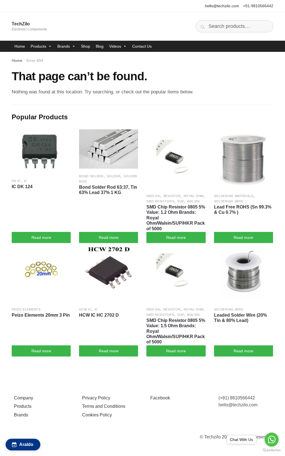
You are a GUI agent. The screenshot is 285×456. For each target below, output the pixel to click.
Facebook (159, 398)
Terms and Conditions (102, 406)
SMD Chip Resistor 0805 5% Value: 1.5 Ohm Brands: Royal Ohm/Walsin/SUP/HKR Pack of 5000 (175, 331)
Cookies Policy (96, 415)
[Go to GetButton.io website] (272, 450)
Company (22, 398)
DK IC (16, 181)
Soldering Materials (233, 196)
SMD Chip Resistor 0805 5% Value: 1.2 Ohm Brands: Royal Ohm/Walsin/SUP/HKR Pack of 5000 (175, 218)
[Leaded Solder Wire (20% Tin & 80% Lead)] (243, 272)
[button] (23, 444)
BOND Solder (91, 176)
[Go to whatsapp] (272, 440)
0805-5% (153, 196)
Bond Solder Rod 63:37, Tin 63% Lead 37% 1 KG (108, 190)
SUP (180, 201)
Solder (113, 176)
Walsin (193, 201)
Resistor (172, 196)
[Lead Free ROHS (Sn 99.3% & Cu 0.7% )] (243, 158)
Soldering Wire (229, 201)
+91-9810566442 (258, 6)
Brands (63, 46)
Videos (115, 46)
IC (25, 181)
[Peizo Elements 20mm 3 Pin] (41, 272)
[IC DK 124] (41, 151)
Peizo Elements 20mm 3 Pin (41, 315)
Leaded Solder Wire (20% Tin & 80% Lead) (240, 318)
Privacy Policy (95, 398)
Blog (100, 46)
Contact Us (142, 46)
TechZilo (21, 23)
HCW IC (85, 309)
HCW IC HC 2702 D (99, 315)
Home (19, 46)
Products (38, 46)
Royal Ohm (193, 196)
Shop (85, 46)
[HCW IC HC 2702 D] (108, 272)
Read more (41, 237)
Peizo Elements (26, 309)
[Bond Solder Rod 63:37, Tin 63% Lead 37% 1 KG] (108, 149)
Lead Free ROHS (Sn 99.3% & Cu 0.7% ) (242, 210)
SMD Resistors (160, 201)
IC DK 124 (22, 186)
